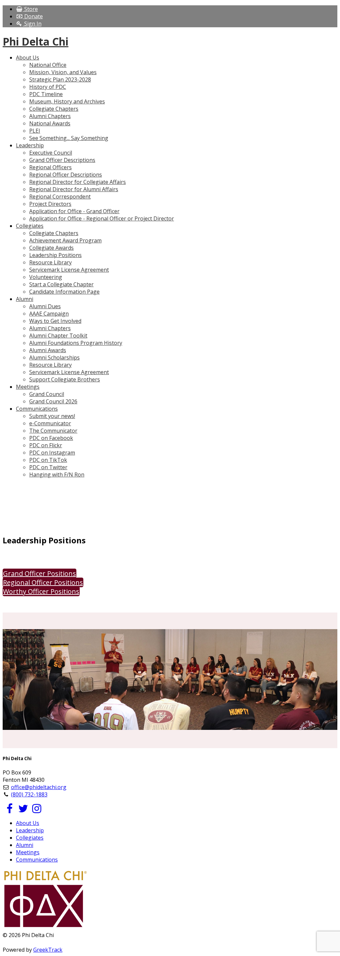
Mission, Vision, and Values (63, 72)
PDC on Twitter (48, 467)
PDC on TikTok (48, 460)
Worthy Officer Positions (41, 591)
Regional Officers (50, 167)
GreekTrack (47, 949)
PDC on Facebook (51, 438)
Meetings (28, 852)
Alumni (24, 845)
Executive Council (50, 152)
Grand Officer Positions (39, 573)
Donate (33, 16)
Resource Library (50, 262)
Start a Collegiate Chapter (61, 284)
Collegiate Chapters (53, 108)
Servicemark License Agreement (69, 269)
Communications (37, 859)
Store (30, 9)
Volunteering (45, 277)
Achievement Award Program (65, 240)
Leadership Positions (55, 255)
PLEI (34, 130)
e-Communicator (50, 423)
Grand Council (46, 394)
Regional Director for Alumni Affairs (73, 189)
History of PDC (47, 86)
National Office (47, 64)
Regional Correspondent (60, 196)
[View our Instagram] (36, 810)
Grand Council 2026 (53, 401)
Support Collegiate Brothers (64, 379)
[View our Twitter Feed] (23, 810)
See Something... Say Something (68, 138)
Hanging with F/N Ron (56, 474)
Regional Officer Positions (43, 582)
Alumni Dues (45, 306)
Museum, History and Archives (67, 101)
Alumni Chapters (50, 116)
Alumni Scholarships (54, 357)
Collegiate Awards (51, 247)
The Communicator (53, 430)
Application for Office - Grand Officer (74, 211)
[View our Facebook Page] (9, 810)
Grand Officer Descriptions (62, 160)
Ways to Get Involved (55, 321)
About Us (27, 823)
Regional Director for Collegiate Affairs (77, 182)
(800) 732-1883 (29, 794)
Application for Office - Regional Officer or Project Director (101, 218)
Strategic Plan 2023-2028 (60, 79)
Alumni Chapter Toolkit (58, 335)
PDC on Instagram (52, 452)
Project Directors (50, 203)
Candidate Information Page (64, 291)
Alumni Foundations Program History (75, 342)
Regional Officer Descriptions (65, 174)
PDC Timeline (46, 94)
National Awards (49, 123)
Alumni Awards (47, 350)
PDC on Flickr (45, 445)
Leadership (30, 830)
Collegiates (29, 837)
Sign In (32, 23)
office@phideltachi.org (38, 787)
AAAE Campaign (49, 313)
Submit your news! (52, 416)
